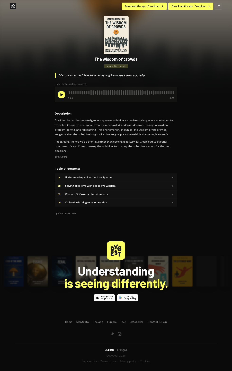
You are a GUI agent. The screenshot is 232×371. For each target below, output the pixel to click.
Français (122, 350)
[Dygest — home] (13, 6)
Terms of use (108, 361)
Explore (112, 322)
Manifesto (82, 322)
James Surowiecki (116, 66)
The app (98, 322)
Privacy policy (128, 361)
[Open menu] (218, 6)
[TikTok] (112, 334)
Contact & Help (157, 322)
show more (61, 156)
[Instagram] (119, 334)
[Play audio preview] (61, 94)
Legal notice (89, 361)
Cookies (145, 361)
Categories (137, 322)
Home (68, 322)
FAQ (123, 322)
